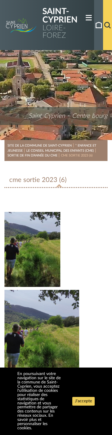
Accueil (98, 25)
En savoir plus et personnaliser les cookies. (35, 421)
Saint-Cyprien (60, 15)
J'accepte (83, 401)
